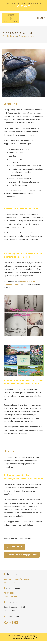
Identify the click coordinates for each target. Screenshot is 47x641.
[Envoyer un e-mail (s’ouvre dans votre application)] (28, 6)
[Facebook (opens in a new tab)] (18, 6)
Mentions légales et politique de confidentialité (27, 637)
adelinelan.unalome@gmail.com (31, 3)
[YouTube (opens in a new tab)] (25, 6)
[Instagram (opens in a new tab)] (22, 6)
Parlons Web (19, 637)
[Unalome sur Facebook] (6, 623)
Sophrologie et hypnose (27, 36)
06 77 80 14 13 (12, 3)
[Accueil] (3, 36)
